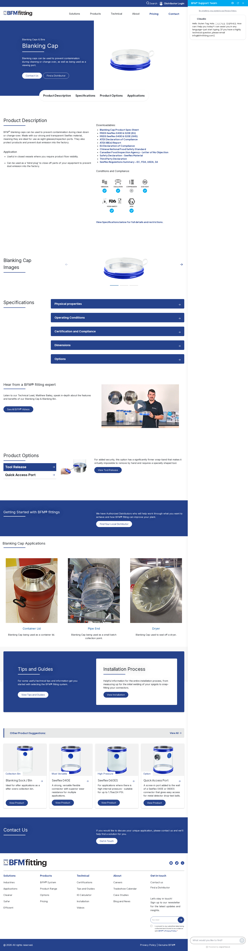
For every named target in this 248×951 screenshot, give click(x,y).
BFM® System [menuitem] (48, 882)
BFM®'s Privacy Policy (167, 931)
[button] (181, 264)
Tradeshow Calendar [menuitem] (125, 888)
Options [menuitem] (44, 894)
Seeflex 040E (61, 780)
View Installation (116, 694)
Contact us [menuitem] (156, 882)
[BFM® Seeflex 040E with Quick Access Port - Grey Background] (162, 760)
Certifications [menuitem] (84, 882)
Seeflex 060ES (108, 780)
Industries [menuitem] (9, 882)
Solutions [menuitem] (9, 875)
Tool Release (15, 467)
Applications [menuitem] (10, 888)
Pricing (154, 13)
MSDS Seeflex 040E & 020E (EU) (118, 133)
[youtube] (171, 863)
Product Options (111, 95)
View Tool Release (108, 469)
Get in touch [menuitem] (158, 875)
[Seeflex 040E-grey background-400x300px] (71, 760)
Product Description (57, 95)
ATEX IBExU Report (110, 142)
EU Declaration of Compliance (117, 145)
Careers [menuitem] (117, 882)
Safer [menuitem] (6, 901)
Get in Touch (107, 840)
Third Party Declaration (113, 158)
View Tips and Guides (33, 694)
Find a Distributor (56, 75)
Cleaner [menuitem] (7, 894)
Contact (173, 13)
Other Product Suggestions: (28, 733)
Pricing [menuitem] (44, 901)
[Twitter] (177, 863)
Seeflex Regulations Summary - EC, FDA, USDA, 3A (129, 161)
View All (174, 732)
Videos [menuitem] (81, 907)
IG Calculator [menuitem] (84, 894)
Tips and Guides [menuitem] (86, 888)
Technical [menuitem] (83, 875)
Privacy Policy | (149, 945)
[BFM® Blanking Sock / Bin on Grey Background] (24, 760)
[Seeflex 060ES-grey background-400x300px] (116, 760)
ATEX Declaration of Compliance (119, 139)
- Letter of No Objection (134, 152)
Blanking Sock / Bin (19, 780)
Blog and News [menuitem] (121, 901)
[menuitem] (74, 14)
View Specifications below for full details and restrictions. (129, 222)
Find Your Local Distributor (114, 523)
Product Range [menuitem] (48, 888)
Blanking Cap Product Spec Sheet (119, 129)
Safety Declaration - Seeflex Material (121, 155)
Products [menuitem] (46, 875)
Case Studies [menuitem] (121, 894)
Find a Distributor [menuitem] (160, 887)
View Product (16, 802)
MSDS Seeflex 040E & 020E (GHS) (119, 136)
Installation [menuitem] (83, 901)
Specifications (85, 95)
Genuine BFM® (166, 945)
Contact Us (32, 75)
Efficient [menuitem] (8, 907)
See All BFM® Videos (18, 409)
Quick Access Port (20, 475)
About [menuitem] (117, 875)
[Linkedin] (182, 863)
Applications (136, 95)
